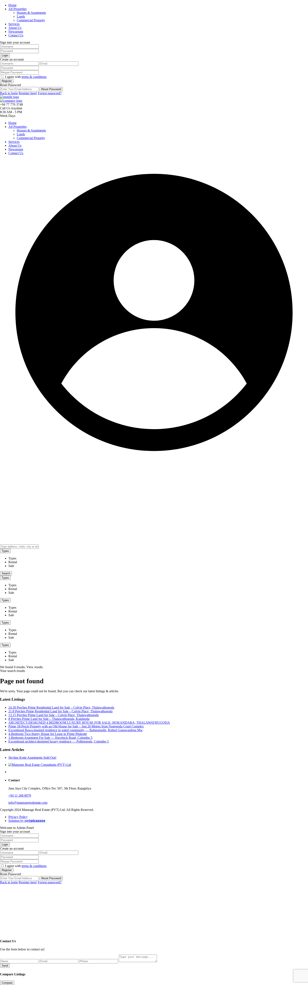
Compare (7, 982)
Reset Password (51, 89)
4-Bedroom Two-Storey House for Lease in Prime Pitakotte (47, 734)
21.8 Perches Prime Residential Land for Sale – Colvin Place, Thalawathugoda (60, 711)
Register (7, 81)
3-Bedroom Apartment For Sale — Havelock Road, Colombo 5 (50, 737)
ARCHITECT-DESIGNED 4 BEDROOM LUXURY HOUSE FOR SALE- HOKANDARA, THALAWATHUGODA (89, 722)
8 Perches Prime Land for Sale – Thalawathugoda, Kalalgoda (48, 719)
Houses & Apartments (31, 12)
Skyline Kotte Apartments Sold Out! (32, 757)
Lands (21, 16)
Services (13, 24)
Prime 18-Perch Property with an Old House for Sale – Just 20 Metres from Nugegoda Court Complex (76, 726)
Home (12, 5)
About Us (14, 28)
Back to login (9, 93)
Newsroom (15, 31)
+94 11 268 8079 (19, 795)
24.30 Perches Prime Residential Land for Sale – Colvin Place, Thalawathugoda (61, 707)
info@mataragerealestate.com (27, 802)
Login (5, 55)
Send (5, 965)
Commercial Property (31, 20)
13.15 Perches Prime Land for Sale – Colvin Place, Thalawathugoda (53, 715)
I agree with (26, 77)
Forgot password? (50, 93)
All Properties (17, 9)
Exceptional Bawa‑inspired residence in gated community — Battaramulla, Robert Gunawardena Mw (75, 730)
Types (5, 551)
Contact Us (15, 35)
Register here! (28, 93)
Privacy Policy (18, 817)
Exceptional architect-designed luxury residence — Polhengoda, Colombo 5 (58, 741)
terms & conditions (34, 77)
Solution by (26, 820)
